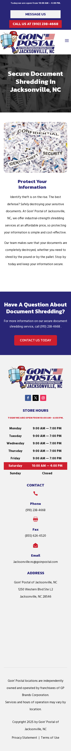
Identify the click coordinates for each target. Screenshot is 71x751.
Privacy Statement (24, 737)
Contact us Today (35, 340)
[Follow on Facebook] (28, 398)
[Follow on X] (36, 398)
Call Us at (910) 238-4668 (35, 23)
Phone (35, 503)
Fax (36, 529)
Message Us (35, 14)
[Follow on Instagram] (43, 398)
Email (35, 555)
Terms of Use (50, 737)
